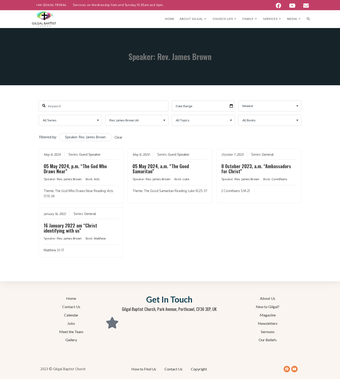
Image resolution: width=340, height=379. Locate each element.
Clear (118, 137)
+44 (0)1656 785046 (51, 5)
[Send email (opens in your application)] (304, 5)
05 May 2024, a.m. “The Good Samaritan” (161, 169)
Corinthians (279, 179)
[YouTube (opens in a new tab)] (292, 5)
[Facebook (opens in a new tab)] (278, 5)
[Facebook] (287, 369)
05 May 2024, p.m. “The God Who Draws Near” (75, 169)
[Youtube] (294, 369)
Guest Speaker (90, 154)
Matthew (100, 238)
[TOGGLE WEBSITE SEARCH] (308, 19)
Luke (186, 179)
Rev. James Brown (69, 179)
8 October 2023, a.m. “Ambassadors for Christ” (256, 169)
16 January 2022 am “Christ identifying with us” (70, 228)
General (268, 154)
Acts (97, 179)
